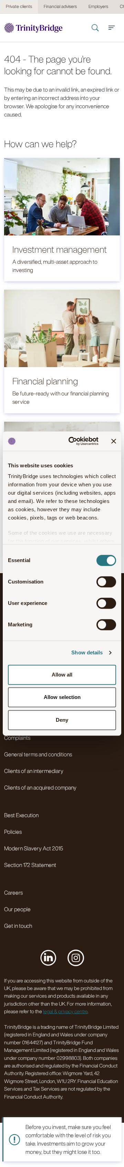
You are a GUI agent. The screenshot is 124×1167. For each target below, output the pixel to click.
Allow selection (62, 697)
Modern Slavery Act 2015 (33, 848)
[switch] (106, 581)
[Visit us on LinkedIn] (48, 957)
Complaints (17, 738)
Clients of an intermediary (33, 771)
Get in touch (18, 926)
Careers (13, 892)
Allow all (62, 675)
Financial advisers (60, 6)
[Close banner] (113, 441)
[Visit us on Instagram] (76, 957)
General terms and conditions (38, 754)
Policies (13, 832)
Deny (62, 720)
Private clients (19, 6)
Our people (17, 909)
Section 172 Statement (30, 865)
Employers (98, 6)
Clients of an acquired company (40, 787)
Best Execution (21, 815)
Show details (87, 652)
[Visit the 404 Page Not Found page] (33, 28)
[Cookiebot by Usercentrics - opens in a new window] (73, 441)
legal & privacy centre (65, 1011)
